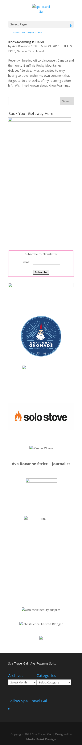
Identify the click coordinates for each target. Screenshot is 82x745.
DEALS (67, 46)
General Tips (25, 51)
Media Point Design (41, 739)
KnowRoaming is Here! (26, 42)
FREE (11, 51)
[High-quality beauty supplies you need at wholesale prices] (41, 610)
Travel (40, 51)
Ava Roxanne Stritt (24, 46)
